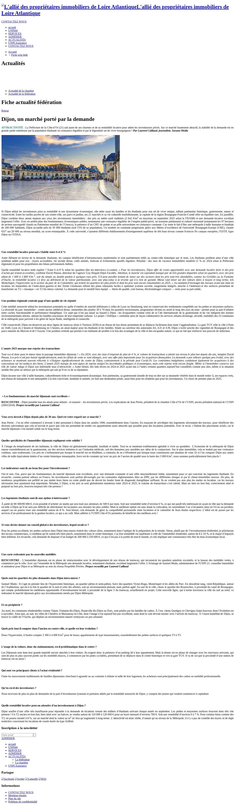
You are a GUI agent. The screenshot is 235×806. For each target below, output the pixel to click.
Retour (5, 110)
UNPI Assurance (17, 765)
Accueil (12, 51)
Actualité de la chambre (21, 90)
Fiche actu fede (19, 54)
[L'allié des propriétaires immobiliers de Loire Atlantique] (69, 7)
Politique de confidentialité (22, 801)
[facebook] (7, 778)
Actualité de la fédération (21, 93)
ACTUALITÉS (17, 756)
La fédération (22, 759)
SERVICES (14, 750)
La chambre (21, 762)
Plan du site (14, 798)
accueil (12, 744)
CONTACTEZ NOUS (13, 21)
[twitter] (19, 778)
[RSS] (42, 778)
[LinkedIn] (31, 778)
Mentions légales (17, 795)
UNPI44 (13, 747)
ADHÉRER (8, 738)
